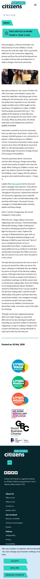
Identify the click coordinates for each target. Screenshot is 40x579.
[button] (35, 5)
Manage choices (15, 575)
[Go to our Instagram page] (12, 472)
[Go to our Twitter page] (9, 472)
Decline (14, 568)
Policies (9, 531)
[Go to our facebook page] (5, 472)
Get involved (11, 515)
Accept (15, 561)
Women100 (16, 184)
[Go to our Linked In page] (16, 472)
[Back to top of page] (9, 462)
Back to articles (10, 15)
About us (10, 494)
